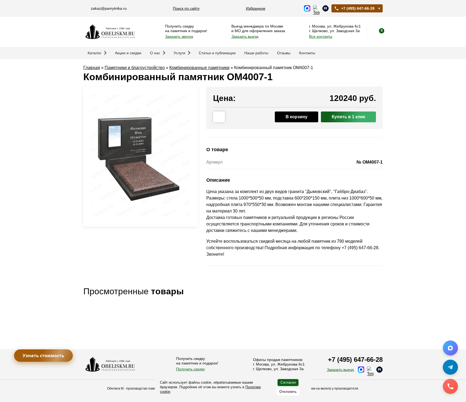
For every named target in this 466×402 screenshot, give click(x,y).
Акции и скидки (128, 53)
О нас (155, 53)
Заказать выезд (244, 36)
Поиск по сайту (186, 8)
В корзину (296, 116)
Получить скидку (190, 369)
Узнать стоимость (43, 356)
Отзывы (283, 53)
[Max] (450, 348)
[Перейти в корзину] (377, 31)
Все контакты (320, 36)
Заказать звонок (179, 36)
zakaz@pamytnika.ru (109, 8)
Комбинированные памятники (199, 67)
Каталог (94, 53)
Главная (91, 67)
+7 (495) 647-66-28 (358, 8)
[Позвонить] (450, 386)
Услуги (179, 53)
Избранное (255, 8)
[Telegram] (450, 367)
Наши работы (256, 53)
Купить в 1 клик (348, 116)
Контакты (307, 53)
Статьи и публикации (217, 53)
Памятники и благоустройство (135, 67)
